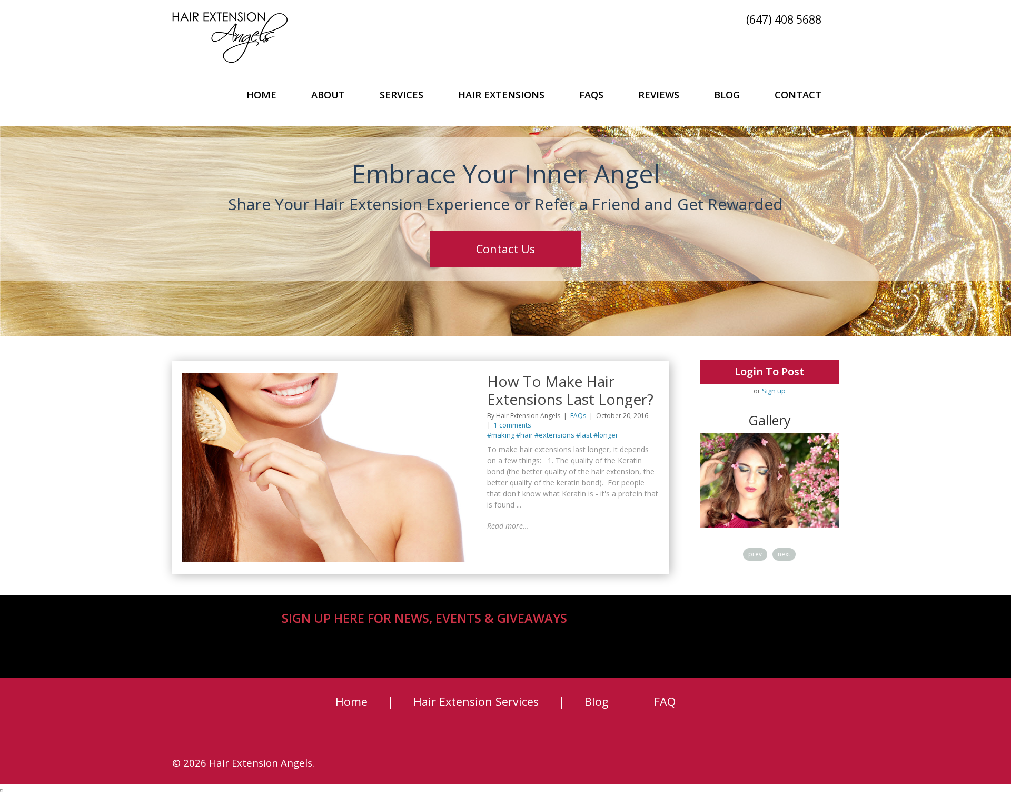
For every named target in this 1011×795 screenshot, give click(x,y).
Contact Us (505, 248)
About (328, 94)
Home (261, 94)
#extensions (554, 435)
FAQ (665, 701)
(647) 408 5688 (783, 18)
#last (584, 435)
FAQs (591, 94)
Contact (798, 94)
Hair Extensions (501, 94)
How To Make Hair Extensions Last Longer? (570, 390)
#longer (605, 435)
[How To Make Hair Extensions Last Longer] (327, 377)
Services (401, 94)
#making (500, 435)
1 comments (512, 425)
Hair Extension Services (476, 701)
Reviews (658, 94)
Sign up (774, 390)
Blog (727, 94)
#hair (524, 435)
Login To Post (769, 371)
